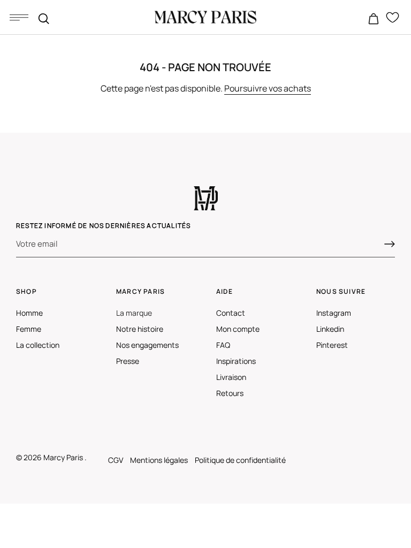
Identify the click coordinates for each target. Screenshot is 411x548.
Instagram (333, 313)
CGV (115, 460)
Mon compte (238, 329)
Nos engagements (147, 345)
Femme (28, 329)
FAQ (223, 345)
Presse (127, 361)
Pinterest (332, 345)
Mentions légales (159, 460)
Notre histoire (139, 329)
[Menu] (19, 17)
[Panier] (373, 19)
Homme (29, 313)
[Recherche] (44, 19)
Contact (230, 313)
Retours (229, 393)
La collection (37, 345)
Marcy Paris (64, 457)
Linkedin (330, 329)
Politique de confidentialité (240, 460)
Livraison (231, 377)
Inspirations (236, 361)
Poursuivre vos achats (267, 88)
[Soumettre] (389, 244)
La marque (134, 313)
